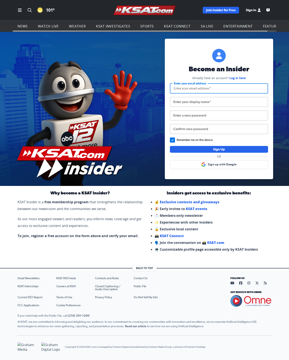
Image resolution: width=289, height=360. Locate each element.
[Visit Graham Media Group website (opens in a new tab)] (28, 347)
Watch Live (48, 26)
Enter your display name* (192, 102)
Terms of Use (64, 297)
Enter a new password (189, 115)
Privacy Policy (103, 297)
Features (271, 26)
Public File (140, 286)
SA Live (207, 26)
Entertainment (238, 26)
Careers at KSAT (66, 286)
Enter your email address (190, 83)
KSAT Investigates (113, 26)
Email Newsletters (29, 278)
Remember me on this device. (195, 140)
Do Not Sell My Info (146, 297)
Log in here (237, 78)
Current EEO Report (30, 297)
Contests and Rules (107, 278)
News (23, 26)
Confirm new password (190, 129)
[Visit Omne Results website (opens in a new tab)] (250, 301)
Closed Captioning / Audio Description (107, 288)
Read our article (135, 326)
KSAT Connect (177, 26)
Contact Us (140, 278)
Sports (147, 26)
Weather (77, 26)
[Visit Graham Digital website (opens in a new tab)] (51, 347)
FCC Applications (28, 305)
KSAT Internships (28, 286)
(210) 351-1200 (78, 315)
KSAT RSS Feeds (66, 278)
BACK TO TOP (144, 268)
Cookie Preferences (68, 305)
